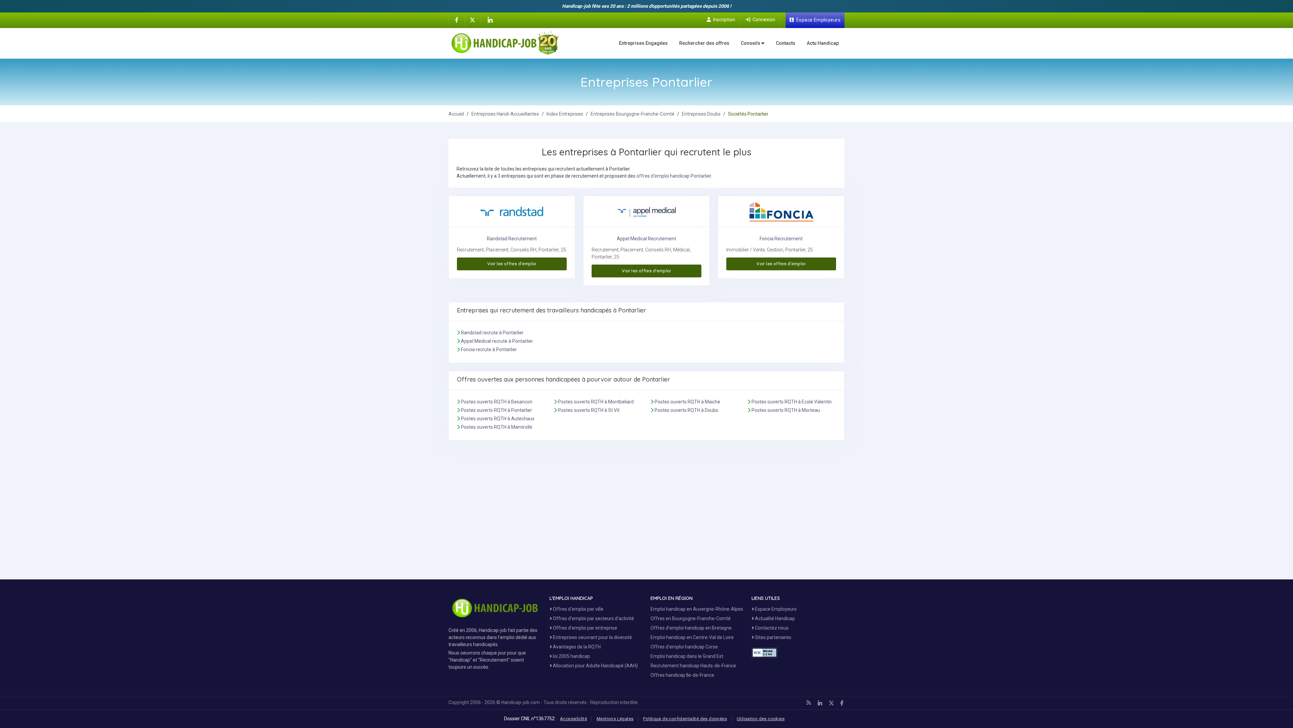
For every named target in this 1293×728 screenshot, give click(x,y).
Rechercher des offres (704, 43)
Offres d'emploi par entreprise (584, 628)
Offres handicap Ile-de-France (682, 675)
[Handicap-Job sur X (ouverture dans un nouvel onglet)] (472, 20)
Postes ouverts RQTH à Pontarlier (496, 410)
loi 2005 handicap (571, 656)
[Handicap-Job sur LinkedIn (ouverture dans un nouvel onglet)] (490, 20)
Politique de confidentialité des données (685, 718)
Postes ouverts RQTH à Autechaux (497, 418)
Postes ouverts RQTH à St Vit (589, 410)
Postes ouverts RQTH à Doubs (686, 410)
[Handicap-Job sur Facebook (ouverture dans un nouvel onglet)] (456, 20)
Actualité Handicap (774, 618)
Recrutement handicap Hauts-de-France (693, 665)
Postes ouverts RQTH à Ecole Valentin (792, 401)
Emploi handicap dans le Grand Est (687, 656)
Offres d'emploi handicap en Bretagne (691, 628)
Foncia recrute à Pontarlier (489, 349)
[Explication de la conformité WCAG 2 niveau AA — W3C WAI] (764, 652)
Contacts (785, 43)
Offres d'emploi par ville (577, 609)
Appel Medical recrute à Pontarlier (497, 341)
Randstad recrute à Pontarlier (492, 332)
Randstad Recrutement (512, 238)
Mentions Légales (615, 718)
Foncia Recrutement (781, 238)
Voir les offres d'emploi (511, 263)
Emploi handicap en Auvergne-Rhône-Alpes (697, 609)
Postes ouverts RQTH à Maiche (687, 401)
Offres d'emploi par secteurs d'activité (593, 618)
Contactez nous (771, 628)
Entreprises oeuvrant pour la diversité (592, 637)
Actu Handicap (823, 43)
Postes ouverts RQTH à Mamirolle (496, 427)
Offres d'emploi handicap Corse (684, 646)
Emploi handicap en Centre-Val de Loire (692, 637)
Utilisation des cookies (761, 718)
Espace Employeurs (775, 609)
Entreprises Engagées (643, 43)
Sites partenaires (772, 637)
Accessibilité (573, 718)
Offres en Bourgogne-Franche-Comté (691, 618)
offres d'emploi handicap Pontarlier (673, 176)
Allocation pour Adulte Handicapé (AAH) (595, 665)
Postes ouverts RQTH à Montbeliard (596, 401)
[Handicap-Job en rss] (808, 703)
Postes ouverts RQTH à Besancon (496, 401)
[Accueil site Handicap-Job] (505, 43)
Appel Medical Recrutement (646, 238)
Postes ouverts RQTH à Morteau (786, 410)
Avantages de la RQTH (576, 646)
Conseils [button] (751, 43)
